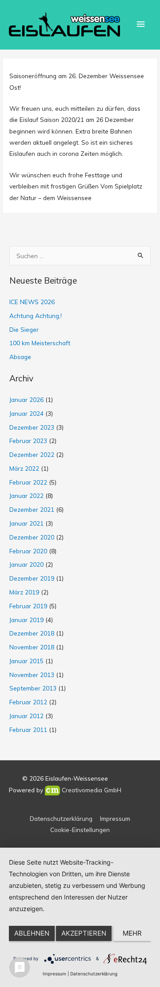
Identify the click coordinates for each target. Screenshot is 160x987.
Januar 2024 (26, 413)
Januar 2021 (26, 523)
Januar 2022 (26, 495)
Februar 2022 (28, 482)
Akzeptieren (83, 933)
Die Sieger (24, 329)
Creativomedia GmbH (90, 790)
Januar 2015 (26, 661)
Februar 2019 (28, 606)
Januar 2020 (26, 564)
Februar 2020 (28, 551)
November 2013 (31, 674)
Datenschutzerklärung (61, 818)
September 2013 (32, 688)
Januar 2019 (26, 619)
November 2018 (31, 647)
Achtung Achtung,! (35, 315)
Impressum (115, 818)
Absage (20, 356)
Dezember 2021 (31, 509)
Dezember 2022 (31, 454)
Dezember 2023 (31, 427)
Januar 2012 (26, 715)
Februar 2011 (28, 729)
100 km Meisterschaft (39, 343)
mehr (132, 933)
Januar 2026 (26, 399)
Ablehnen (31, 933)
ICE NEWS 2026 (32, 301)
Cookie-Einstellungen (80, 829)
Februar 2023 (28, 440)
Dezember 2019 (31, 578)
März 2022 (24, 468)
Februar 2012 (28, 702)
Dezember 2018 (31, 633)
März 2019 (24, 592)
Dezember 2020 (31, 537)
